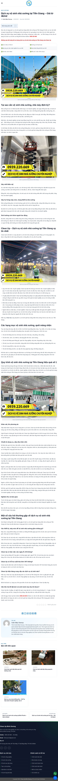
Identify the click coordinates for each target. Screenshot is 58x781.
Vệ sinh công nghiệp (6, 757)
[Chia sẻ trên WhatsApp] (22, 613)
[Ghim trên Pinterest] (33, 613)
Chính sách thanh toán (37, 763)
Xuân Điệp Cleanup (7, 19)
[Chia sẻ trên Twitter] (28, 613)
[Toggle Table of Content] (14, 26)
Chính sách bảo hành (37, 766)
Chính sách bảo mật (37, 757)
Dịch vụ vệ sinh (5, 10)
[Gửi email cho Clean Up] (5, 747)
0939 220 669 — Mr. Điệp (8, 734)
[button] (2, 3)
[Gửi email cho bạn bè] (30, 613)
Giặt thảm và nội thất (6, 769)
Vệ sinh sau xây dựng (6, 763)
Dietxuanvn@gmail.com (8, 737)
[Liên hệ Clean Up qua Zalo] (1, 747)
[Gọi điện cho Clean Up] (9, 747)
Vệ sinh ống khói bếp (6, 772)
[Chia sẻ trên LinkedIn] (35, 613)
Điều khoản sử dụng (37, 760)
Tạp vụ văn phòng (5, 766)
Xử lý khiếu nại (35, 772)
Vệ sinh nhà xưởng (6, 760)
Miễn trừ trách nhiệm (37, 769)
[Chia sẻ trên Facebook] (25, 613)
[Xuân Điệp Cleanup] (6, 623)
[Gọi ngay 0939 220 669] (55, 773)
